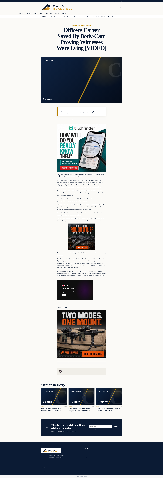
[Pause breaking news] (121, 16)
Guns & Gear (85, 25)
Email (68, 118)
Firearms (80, 25)
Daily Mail (64, 307)
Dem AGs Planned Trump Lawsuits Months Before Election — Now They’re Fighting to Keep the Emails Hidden (75, 16)
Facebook (64, 118)
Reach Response (84, 476)
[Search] (121, 7)
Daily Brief (117, 1)
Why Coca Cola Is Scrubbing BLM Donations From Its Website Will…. (51, 409)
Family (76, 25)
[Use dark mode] (121, 1)
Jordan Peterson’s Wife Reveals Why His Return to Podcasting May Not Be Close (115, 16)
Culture (73, 25)
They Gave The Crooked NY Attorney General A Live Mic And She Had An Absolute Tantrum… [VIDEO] (79, 410)
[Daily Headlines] (57, 7)
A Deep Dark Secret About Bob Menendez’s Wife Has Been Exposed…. (108, 409)
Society (90, 25)
